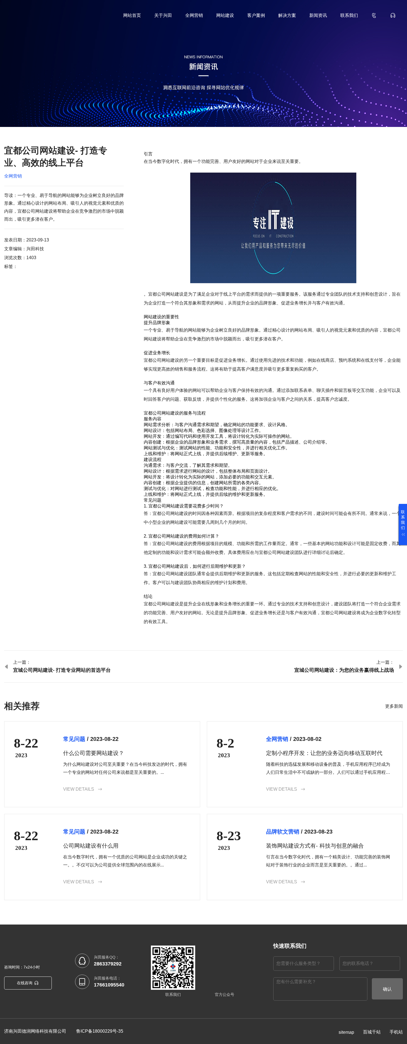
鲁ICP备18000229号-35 (99, 1031)
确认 (387, 989)
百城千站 (372, 1032)
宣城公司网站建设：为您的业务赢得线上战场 (344, 670)
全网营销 (194, 15)
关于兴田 (163, 15)
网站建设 (225, 15)
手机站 (396, 1032)
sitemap (346, 1032)
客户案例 (256, 15)
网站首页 (132, 15)
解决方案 (287, 15)
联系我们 (349, 15)
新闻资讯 (318, 15)
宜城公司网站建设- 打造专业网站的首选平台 (62, 670)
